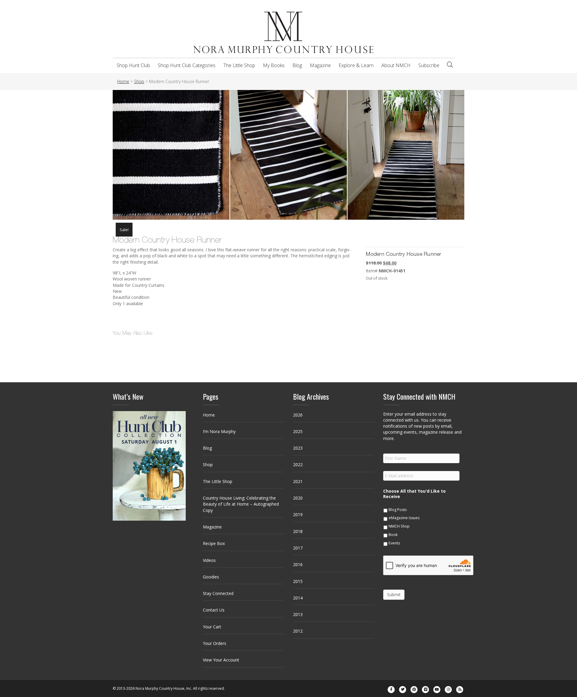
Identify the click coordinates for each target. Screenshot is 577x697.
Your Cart (212, 627)
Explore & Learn (356, 65)
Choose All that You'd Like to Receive (414, 493)
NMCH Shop (399, 526)
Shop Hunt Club (133, 65)
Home (209, 415)
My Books (274, 65)
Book (393, 534)
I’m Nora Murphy (219, 431)
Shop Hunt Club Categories (186, 65)
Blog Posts (398, 509)
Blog (297, 65)
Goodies (211, 577)
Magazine (320, 65)
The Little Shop (239, 65)
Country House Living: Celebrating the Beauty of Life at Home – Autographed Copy (241, 504)
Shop (208, 464)
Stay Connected (218, 593)
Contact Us (213, 610)
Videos (209, 560)
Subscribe (428, 65)
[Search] (449, 64)
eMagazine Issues (404, 517)
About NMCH (396, 65)
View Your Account (221, 660)
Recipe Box (214, 543)
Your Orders (214, 643)
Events (394, 543)
